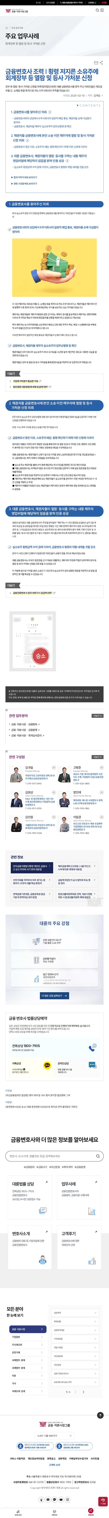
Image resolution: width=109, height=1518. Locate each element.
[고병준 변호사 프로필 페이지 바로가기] (80, 775)
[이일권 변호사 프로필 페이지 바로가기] (80, 825)
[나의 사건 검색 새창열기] (41, 1500)
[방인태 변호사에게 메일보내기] (102, 792)
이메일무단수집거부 (78, 1458)
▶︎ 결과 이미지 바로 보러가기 (24, 177)
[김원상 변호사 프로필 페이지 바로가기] (32, 800)
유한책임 (62, 1458)
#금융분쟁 (80, 1167)
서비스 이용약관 (17, 1458)
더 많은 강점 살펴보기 (52, 995)
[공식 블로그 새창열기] (48, 1500)
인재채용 (91, 2)
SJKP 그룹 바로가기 (47, 1435)
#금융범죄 (29, 1167)
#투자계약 (67, 1167)
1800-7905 (72, 2)
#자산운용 (54, 1167)
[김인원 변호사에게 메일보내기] (54, 817)
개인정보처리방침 (36, 1458)
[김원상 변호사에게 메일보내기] (54, 792)
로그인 (38, 2)
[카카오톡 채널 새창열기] (54, 1500)
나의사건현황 (50, 2)
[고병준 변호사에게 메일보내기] (102, 767)
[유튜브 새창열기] (61, 1500)
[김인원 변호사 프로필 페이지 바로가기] (32, 825)
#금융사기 (41, 1167)
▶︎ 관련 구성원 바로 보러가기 (24, 183)
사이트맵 (95, 1458)
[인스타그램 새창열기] (67, 1500)
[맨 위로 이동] (100, 1415)
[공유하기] (101, 62)
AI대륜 (104, 2)
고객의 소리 (54, 1464)
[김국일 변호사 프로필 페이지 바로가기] (32, 775)
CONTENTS (90, 105)
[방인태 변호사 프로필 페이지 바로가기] (80, 800)
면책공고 (51, 1458)
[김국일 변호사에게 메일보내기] (54, 767)
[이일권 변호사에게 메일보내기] (102, 817)
